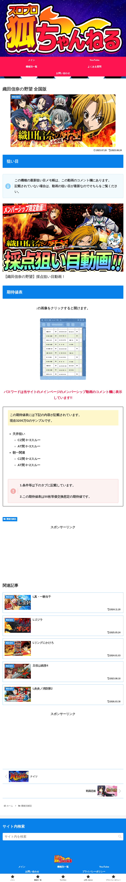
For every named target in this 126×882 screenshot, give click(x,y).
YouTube (104, 866)
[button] (120, 836)
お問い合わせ (32, 871)
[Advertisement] (63, 553)
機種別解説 (11, 519)
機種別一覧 (63, 866)
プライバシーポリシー (93, 871)
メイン (21, 866)
